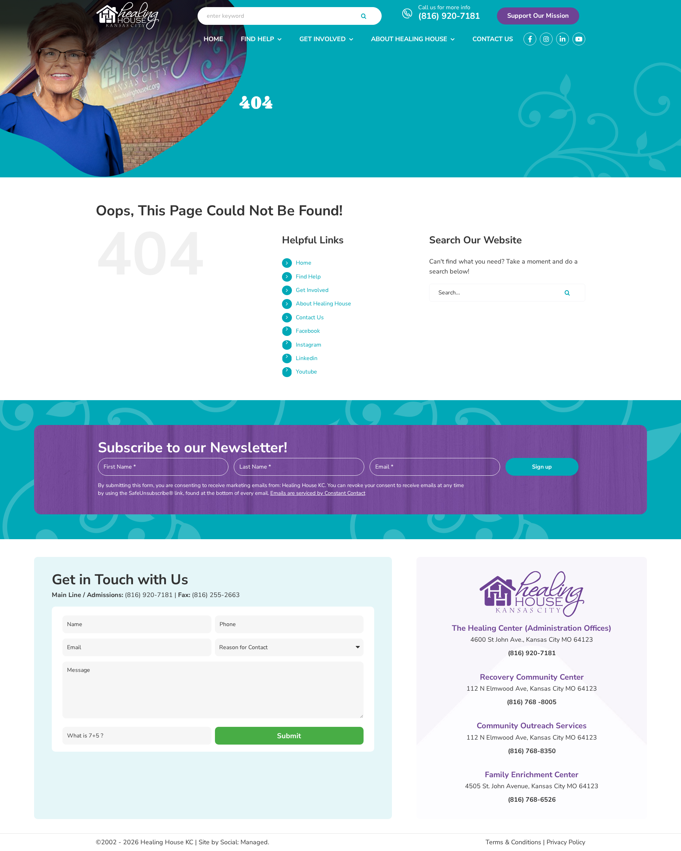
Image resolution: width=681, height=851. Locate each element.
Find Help (308, 277)
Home (303, 263)
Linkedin (306, 358)
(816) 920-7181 (449, 16)
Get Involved (312, 290)
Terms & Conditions (513, 842)
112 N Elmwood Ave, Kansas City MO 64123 (531, 688)
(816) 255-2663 (216, 595)
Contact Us (310, 317)
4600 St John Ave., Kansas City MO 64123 (531, 639)
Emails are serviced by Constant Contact (317, 493)
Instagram (308, 345)
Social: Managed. (244, 842)
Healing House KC (166, 842)
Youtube (306, 372)
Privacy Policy (566, 842)
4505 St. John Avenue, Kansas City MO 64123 (531, 786)
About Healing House (323, 304)
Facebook (308, 331)
